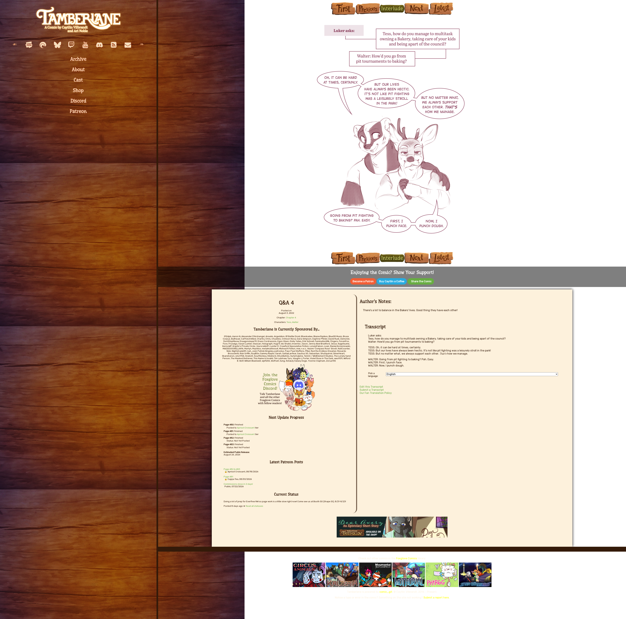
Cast (78, 80)
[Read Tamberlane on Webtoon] (28, 45)
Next (416, 8)
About (78, 69)
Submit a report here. (436, 597)
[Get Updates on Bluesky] (57, 45)
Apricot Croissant (246, 427)
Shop (78, 90)
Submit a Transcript (372, 389)
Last (441, 8)
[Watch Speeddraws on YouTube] (85, 45)
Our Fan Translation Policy (376, 393)
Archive (78, 59)
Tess (289, 322)
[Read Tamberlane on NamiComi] (42, 45)
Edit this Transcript (371, 386)
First (343, 8)
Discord (78, 101)
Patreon (78, 111)
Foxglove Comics (406, 558)
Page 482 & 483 (232, 469)
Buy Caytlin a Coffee (391, 281)
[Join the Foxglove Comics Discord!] (99, 45)
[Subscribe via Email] (127, 45)
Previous (367, 8)
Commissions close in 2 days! (238, 484)
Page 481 (228, 476)
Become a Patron (363, 281)
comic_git (386, 591)
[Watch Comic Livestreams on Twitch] (71, 45)
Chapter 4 (291, 317)
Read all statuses (254, 506)
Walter (295, 322)
